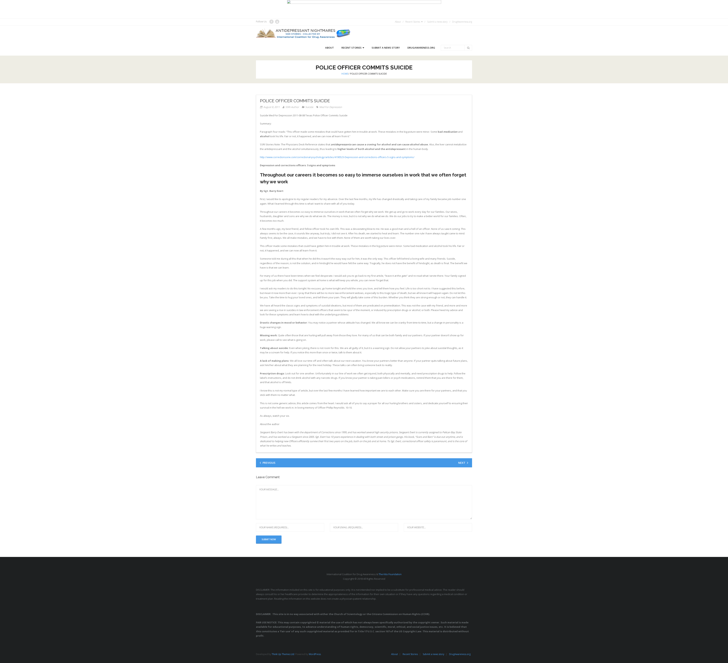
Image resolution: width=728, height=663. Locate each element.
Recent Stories (412, 21)
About (398, 21)
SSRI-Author (292, 107)
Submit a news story (437, 21)
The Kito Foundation (390, 574)
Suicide (309, 107)
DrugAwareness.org (462, 21)
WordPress (315, 654)
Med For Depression (330, 107)
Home (344, 73)
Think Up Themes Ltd (283, 654)
